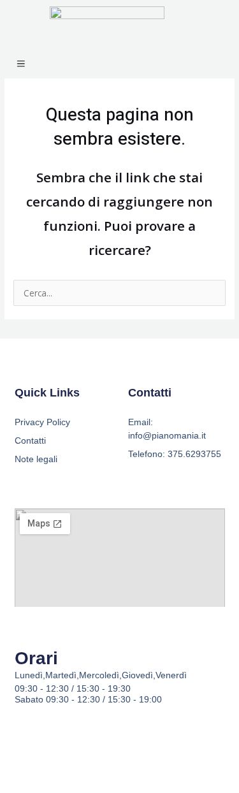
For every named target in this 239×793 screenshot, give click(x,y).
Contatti (30, 440)
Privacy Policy (42, 422)
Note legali (36, 459)
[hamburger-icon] (20, 64)
